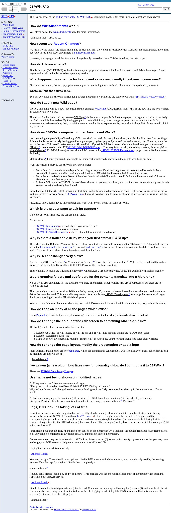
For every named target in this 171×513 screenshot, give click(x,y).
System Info (8, 75)
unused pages (69, 247)
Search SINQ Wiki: (146, 5)
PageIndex (41, 315)
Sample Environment (14, 31)
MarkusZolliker (89, 509)
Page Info (8, 45)
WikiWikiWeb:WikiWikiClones (83, 147)
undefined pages (94, 247)
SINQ (4, 16)
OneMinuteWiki (10, 83)
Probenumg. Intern (13, 34)
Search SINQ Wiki (13, 28)
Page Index (8, 73)
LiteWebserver (85, 416)
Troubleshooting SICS (14, 37)
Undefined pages (10, 67)
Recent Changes (66, 43)
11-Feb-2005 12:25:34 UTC (66, 509)
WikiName (100, 108)
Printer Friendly (11, 48)
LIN (11, 16)
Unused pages (9, 65)
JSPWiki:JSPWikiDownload (149, 96)
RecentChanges (10, 70)
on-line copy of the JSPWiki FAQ (73, 17)
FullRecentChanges (84, 52)
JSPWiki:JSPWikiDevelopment (117, 150)
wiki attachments (62, 32)
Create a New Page (11, 86)
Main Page (8, 25)
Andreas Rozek (39, 453)
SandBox (7, 81)
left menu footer (48, 247)
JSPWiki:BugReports (47, 226)
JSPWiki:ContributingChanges (57, 371)
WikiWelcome (7, 57)
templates (74, 350)
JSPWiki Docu (9, 78)
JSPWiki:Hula (75, 194)
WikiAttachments (55, 26)
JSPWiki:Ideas (43, 229)
